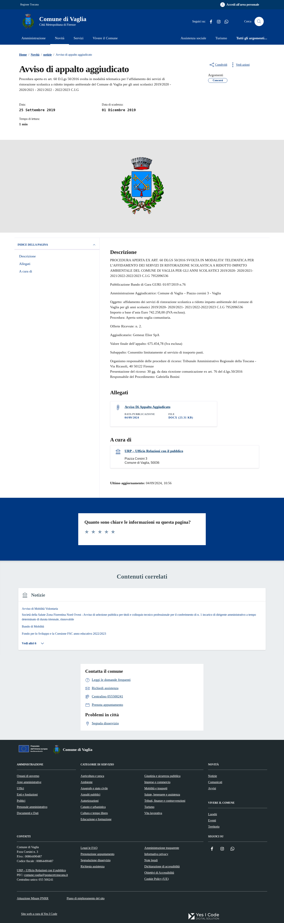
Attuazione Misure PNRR (32, 898)
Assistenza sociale (193, 38)
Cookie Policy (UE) (156, 878)
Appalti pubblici (90, 794)
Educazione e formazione (96, 819)
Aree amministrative (29, 782)
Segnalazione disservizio (96, 860)
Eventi (212, 820)
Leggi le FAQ (89, 848)
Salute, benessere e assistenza (162, 794)
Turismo (221, 38)
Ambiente (87, 782)
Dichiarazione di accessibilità (162, 866)
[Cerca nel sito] (259, 21)
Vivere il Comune (105, 38)
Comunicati (215, 782)
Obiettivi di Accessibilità (159, 872)
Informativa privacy (156, 854)
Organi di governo (28, 776)
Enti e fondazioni (27, 794)
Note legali (151, 860)
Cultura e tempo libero (94, 813)
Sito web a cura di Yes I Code (39, 913)
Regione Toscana (29, 4)
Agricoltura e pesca (92, 776)
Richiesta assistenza (93, 866)
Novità (59, 38)
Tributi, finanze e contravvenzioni (164, 800)
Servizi (78, 38)
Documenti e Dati (27, 813)
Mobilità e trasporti (155, 788)
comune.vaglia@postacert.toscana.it (46, 875)
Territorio (213, 826)
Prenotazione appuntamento (97, 854)
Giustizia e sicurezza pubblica (162, 776)
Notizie (212, 776)
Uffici (20, 788)
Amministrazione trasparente (161, 848)
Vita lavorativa (153, 813)
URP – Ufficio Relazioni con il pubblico (154, 451)
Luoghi (212, 814)
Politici (21, 800)
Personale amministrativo (32, 807)
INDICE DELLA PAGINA (33, 244)
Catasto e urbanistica (93, 807)
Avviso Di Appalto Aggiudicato (147, 407)
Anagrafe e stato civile (94, 788)
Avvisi (212, 788)
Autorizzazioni (90, 800)
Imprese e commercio (157, 782)
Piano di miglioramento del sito (86, 898)
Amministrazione (33, 38)
